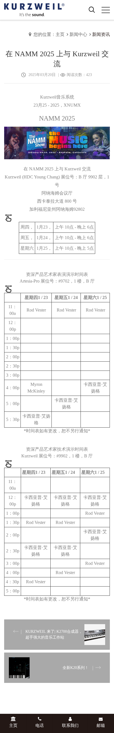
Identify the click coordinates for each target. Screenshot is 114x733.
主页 (13, 725)
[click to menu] (106, 10)
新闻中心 (78, 34)
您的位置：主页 (48, 34)
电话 (39, 725)
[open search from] (92, 9)
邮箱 (101, 725)
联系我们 (70, 725)
